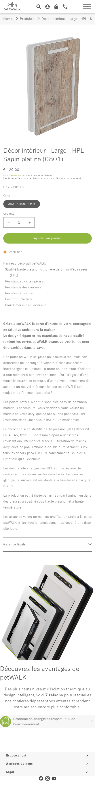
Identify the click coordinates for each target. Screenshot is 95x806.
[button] (86, 6)
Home (8, 19)
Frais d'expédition (12, 175)
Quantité (8, 213)
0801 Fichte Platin (21, 204)
